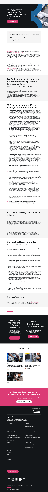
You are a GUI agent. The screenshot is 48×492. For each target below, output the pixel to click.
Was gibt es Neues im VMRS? (15, 39)
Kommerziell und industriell (11, 444)
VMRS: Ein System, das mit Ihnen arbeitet (17, 37)
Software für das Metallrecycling (12, 435)
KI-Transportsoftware (28, 442)
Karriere (8, 461)
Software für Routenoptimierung (30, 440)
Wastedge (8, 442)
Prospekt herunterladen (24, 401)
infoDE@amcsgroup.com (30, 426)
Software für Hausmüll (10, 440)
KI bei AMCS (9, 452)
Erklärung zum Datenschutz (11, 485)
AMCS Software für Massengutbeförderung (31, 444)
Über (8, 454)
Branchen (8, 457)
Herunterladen (12, 21)
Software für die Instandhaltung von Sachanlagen (32, 437)
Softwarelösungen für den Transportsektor (31, 433)
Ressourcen (9, 459)
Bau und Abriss (9, 445)
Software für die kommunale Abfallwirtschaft (14, 437)
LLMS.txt (32, 485)
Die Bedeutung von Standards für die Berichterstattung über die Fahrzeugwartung (24, 34)
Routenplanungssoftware (29, 447)
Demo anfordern (15, 337)
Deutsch (39, 0)
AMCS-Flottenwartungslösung (18, 52)
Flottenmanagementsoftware (29, 445)
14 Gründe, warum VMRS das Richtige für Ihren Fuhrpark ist (21, 36)
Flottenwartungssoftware (29, 435)
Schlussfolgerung (13, 40)
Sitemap (27, 485)
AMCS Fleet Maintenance (11, 68)
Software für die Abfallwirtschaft (12, 433)
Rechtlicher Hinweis (21, 485)
